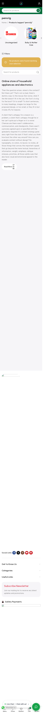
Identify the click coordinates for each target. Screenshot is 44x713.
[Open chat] (36, 707)
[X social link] (18, 553)
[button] (41, 38)
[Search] (38, 10)
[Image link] (11, 461)
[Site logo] (21, 3)
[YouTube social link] (27, 553)
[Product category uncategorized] (11, 35)
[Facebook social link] (14, 553)
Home (4, 23)
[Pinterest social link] (31, 553)
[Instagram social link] (22, 553)
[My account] (39, 3)
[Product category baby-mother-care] (31, 36)
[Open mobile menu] (3, 3)
